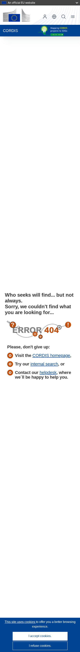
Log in (45, 16)
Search (63, 16)
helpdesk (48, 372)
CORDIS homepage (51, 355)
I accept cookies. (40, 636)
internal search (44, 364)
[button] (54, 16)
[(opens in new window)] (16, 15)
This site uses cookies (20, 622)
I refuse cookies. (40, 645)
